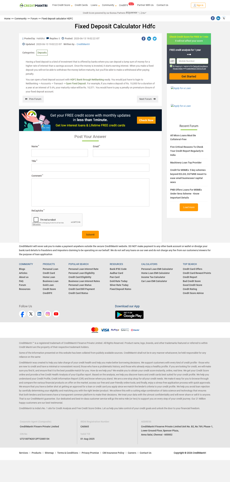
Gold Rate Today (118, 281)
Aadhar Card (116, 273)
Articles (23, 273)
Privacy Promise (90, 452)
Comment (37, 175)
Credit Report (190, 277)
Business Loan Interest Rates (84, 281)
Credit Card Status (78, 293)
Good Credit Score (192, 285)
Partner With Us (145, 5)
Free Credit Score (61, 5)
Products (36, 452)
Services (23, 452)
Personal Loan (50, 269)
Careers (132, 452)
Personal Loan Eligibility (82, 273)
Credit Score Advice (193, 293)
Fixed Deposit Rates (120, 289)
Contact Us (162, 5)
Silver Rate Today (119, 285)
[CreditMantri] (33, 5)
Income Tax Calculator (153, 277)
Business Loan (50, 281)
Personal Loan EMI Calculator (157, 269)
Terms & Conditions (200, 66)
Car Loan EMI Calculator (154, 281)
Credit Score (49, 289)
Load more (188, 207)
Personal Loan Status (80, 285)
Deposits (42, 52)
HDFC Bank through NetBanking (87, 79)
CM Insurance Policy (113, 452)
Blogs (22, 269)
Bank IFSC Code (118, 269)
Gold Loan (48, 285)
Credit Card (49, 273)
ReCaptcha (37, 210)
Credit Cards (81, 5)
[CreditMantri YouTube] (56, 313)
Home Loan (49, 277)
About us (23, 277)
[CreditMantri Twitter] (30, 313)
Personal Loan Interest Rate (83, 269)
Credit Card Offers (192, 269)
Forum (22, 285)
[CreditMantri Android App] (163, 314)
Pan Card (115, 277)
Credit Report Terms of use (196, 68)
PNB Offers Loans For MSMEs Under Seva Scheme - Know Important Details (186, 193)
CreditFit (123, 5)
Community (108, 5)
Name (35, 146)
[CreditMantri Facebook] (22, 313)
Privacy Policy (178, 68)
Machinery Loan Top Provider (186, 162)
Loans (94, 5)
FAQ (21, 281)
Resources (24, 289)
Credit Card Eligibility (80, 277)
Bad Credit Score (192, 281)
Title (34, 160)
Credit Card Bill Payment (82, 289)
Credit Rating (190, 289)
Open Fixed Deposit (76, 83)
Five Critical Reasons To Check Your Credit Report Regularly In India (186, 151)
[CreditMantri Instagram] (47, 313)
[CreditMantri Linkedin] (39, 313)
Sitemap (49, 452)
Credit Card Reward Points (197, 273)
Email (96, 146)
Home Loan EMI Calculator (155, 273)
